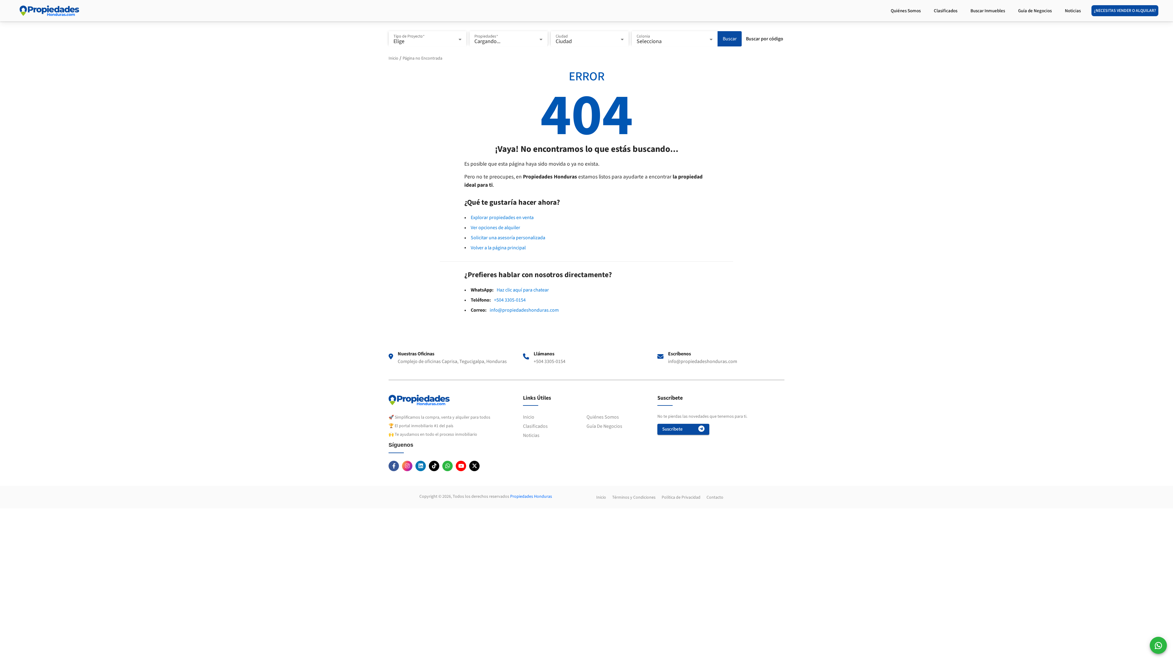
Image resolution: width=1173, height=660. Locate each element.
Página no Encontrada (422, 58)
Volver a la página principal (498, 247)
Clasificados (535, 426)
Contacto (715, 497)
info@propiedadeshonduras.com (524, 310)
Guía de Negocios (604, 426)
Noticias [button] (1073, 11)
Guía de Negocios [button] (1035, 11)
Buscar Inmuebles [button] (988, 11)
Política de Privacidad (681, 497)
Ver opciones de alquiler (495, 227)
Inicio (393, 58)
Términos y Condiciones (634, 497)
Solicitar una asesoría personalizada (508, 237)
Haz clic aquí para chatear (523, 290)
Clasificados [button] (946, 11)
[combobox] (427, 42)
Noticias (531, 435)
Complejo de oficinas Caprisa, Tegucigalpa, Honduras (452, 361)
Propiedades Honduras (531, 496)
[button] (1158, 645)
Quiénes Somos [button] (906, 11)
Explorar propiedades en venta (502, 217)
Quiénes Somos (602, 417)
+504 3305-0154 (510, 300)
